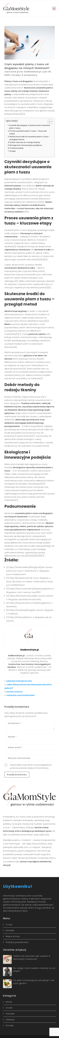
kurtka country (14, 691)
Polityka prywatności (17, 942)
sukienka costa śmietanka (20, 695)
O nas (9, 924)
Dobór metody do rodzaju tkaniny (25, 142)
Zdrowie (10, 1013)
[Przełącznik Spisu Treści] (49, 121)
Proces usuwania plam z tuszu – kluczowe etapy (28, 132)
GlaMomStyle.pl (32, 71)
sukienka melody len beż (19, 681)
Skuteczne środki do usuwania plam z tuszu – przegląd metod (29, 137)
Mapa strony (13, 936)
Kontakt (10, 930)
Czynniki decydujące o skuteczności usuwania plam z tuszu (29, 126)
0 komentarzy (29, 75)
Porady (16, 75)
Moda (9, 1002)
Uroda (9, 1007)
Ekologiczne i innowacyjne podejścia (26, 145)
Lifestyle (10, 1019)
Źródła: (13, 151)
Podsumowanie (16, 148)
